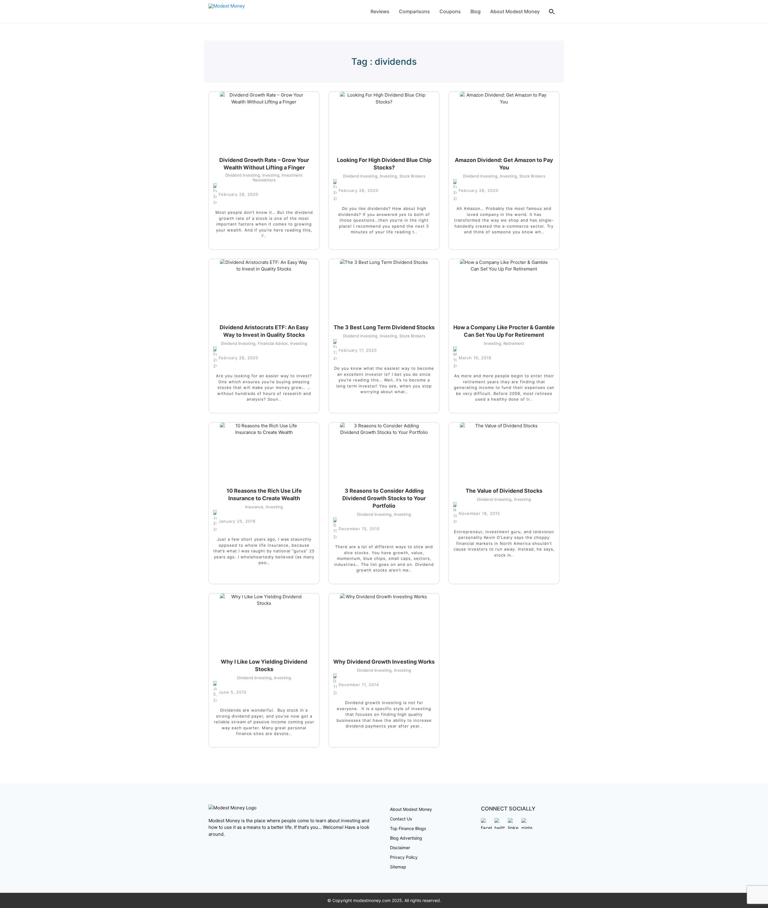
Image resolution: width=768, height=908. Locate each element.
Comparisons (414, 11)
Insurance (254, 506)
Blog (475, 11)
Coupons (450, 11)
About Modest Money (515, 11)
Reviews (379, 11)
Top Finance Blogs (408, 828)
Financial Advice (271, 343)
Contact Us (401, 818)
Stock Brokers (411, 176)
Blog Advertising (406, 838)
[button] (552, 11)
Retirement (512, 343)
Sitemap (398, 866)
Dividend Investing (242, 175)
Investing (269, 175)
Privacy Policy (404, 857)
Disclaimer (400, 847)
